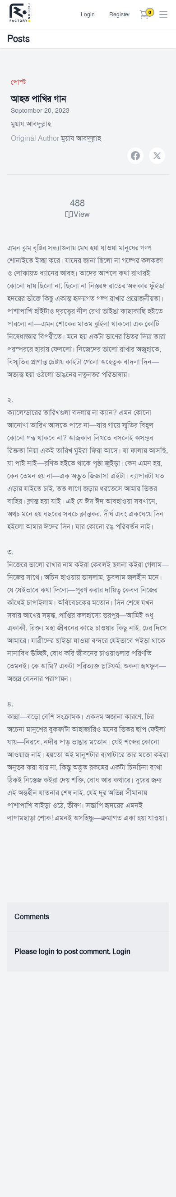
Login (88, 14)
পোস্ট (18, 82)
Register (119, 14)
